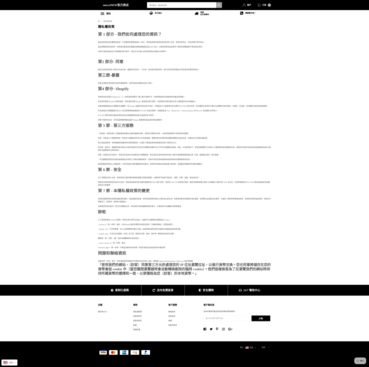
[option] (156, 13)
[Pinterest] (218, 329)
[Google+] (230, 329)
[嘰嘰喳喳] (212, 329)
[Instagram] (224, 329)
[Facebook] (206, 329)
